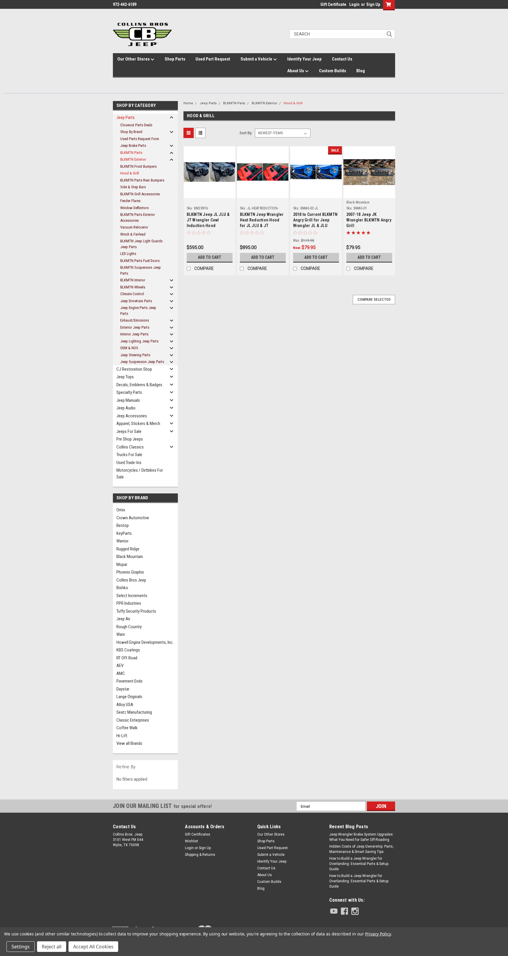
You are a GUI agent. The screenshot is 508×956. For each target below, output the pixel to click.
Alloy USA (124, 704)
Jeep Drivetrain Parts (136, 301)
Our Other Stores (134, 59)
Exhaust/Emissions (134, 320)
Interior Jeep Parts (134, 334)
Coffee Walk (127, 727)
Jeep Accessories (131, 416)
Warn (120, 634)
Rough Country (129, 626)
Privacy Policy (378, 934)
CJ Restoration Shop (134, 369)
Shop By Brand (131, 132)
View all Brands (129, 743)
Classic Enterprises (132, 720)
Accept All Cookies (93, 946)
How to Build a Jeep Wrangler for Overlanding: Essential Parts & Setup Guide (358, 863)
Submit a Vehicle (256, 59)
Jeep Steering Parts (135, 355)
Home (188, 103)
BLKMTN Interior (132, 280)
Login (354, 4)
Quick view (209, 187)
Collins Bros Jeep (131, 580)
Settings (20, 946)
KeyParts (124, 533)
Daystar (122, 689)
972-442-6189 (124, 4)
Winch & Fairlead (133, 234)
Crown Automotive (132, 517)
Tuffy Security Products (136, 611)
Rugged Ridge (127, 549)
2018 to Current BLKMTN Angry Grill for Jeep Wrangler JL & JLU (315, 220)
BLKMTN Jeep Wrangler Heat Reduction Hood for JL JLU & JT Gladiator (262, 220)
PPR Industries (128, 603)
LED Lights (128, 253)
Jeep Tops (125, 376)
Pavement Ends (129, 681)
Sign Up (373, 4)
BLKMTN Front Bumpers (138, 166)
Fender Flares (130, 201)
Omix (120, 510)
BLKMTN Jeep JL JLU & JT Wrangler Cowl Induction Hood (208, 220)
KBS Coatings (128, 650)
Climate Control (132, 294)
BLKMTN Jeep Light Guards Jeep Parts (141, 244)
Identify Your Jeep (304, 59)
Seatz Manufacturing (134, 712)
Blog (360, 70)
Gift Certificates (197, 834)
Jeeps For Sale (128, 431)
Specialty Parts (129, 392)
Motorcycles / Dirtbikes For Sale (139, 474)
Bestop (122, 525)
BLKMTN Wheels (132, 287)
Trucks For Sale (129, 454)
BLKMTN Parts (131, 152)
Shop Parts (175, 59)
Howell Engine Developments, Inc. (144, 642)
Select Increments (131, 595)
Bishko (122, 587)
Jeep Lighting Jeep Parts (139, 341)
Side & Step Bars (133, 187)
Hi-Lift (121, 735)
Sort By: (246, 133)
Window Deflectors (134, 208)
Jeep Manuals (128, 400)
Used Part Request (212, 59)
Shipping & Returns (200, 855)
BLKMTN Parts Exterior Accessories (137, 217)
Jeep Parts (125, 117)
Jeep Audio (126, 408)
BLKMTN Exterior (133, 159)
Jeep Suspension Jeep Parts (142, 361)
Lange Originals (129, 696)
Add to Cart (209, 257)
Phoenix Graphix (130, 572)
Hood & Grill (129, 173)
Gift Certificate (333, 4)
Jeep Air (123, 618)
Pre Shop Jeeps (129, 439)
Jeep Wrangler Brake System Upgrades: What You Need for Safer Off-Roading (361, 837)
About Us (296, 70)
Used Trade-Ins (128, 462)
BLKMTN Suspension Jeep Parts (140, 270)
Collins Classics (130, 447)
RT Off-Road (126, 658)
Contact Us (342, 59)
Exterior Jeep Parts (134, 327)
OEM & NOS (129, 348)
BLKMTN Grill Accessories (140, 194)
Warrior (122, 541)
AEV (119, 665)
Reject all (51, 946)
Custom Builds (332, 70)
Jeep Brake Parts (133, 145)
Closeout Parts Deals (136, 125)
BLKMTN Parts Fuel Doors (140, 260)
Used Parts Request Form (139, 139)
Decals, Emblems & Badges (139, 384)
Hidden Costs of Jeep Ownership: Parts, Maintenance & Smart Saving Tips (361, 849)
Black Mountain (129, 556)
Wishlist (191, 841)
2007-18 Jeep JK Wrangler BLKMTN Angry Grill (368, 220)
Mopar (121, 564)
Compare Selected (373, 300)
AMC (120, 673)
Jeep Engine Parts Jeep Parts (138, 310)
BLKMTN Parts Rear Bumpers (142, 180)
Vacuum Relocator (134, 227)
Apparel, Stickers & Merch (138, 423)
